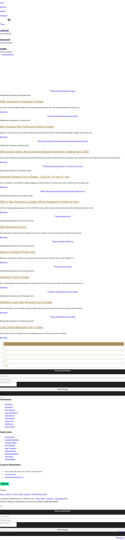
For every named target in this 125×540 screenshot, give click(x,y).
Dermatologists (10, 459)
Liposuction (9, 407)
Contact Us (4, 15)
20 (6, 361)
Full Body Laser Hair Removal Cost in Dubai (26, 302)
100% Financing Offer (39, 494)
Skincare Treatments (11, 454)
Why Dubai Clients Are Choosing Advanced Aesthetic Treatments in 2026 (44, 151)
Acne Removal (10, 415)
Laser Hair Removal (11, 413)
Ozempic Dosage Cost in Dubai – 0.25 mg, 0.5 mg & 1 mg (34, 177)
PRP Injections (10, 418)
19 (6, 357)
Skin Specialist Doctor (13, 227)
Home (2, 494)
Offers (2, 2)
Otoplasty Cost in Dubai (14, 277)
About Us (3, 7)
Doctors (2, 11)
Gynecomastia (9, 427)
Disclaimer (50, 499)
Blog (21, 494)
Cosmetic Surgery (11, 443)
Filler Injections (10, 410)
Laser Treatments (10, 448)
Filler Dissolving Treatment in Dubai (21, 101)
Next (6, 365)
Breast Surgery (10, 437)
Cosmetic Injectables (12, 440)
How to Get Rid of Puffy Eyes (17, 252)
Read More (4, 112)
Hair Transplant (10, 445)
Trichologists (9, 456)
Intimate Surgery (10, 451)
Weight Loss (9, 424)
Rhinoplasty (9, 404)
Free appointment (8, 54)
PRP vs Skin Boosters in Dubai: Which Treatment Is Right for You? (39, 202)
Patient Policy (59, 499)
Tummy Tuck (9, 421)
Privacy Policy (40, 499)
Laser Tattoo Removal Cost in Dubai (21, 327)
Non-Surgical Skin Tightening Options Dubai (27, 126)
